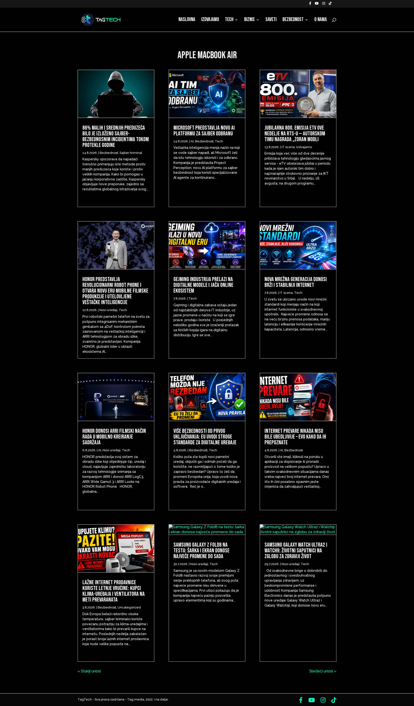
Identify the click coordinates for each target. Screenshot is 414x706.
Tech (229, 20)
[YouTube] (317, 5)
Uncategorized (129, 607)
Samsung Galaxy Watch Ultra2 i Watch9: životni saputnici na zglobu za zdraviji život (295, 550)
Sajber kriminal (131, 153)
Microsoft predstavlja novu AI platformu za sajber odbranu (204, 130)
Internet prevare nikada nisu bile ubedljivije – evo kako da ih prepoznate (295, 437)
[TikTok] (330, 5)
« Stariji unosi (89, 671)
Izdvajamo (210, 20)
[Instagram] (323, 5)
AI (99, 450)
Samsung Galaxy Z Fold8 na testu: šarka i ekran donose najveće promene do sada (201, 550)
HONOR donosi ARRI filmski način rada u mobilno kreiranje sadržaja (114, 437)
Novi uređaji (108, 310)
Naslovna (186, 20)
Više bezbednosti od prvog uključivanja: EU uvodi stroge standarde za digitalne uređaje (204, 437)
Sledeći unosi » (322, 671)
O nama (320, 20)
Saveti (270, 20)
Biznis (249, 20)
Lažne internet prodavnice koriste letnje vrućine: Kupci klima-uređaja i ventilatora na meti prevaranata (113, 591)
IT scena (288, 147)
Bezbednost (293, 20)
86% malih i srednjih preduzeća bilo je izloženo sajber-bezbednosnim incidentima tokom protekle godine (115, 136)
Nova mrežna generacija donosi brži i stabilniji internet (295, 282)
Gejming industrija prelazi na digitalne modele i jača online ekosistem (203, 285)
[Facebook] (310, 5)
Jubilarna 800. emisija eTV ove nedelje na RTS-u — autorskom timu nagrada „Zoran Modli (294, 133)
